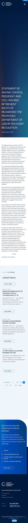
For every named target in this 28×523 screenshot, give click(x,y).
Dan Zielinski (11, 257)
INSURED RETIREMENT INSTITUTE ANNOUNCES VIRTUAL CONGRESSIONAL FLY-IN (12, 293)
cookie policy (16, 518)
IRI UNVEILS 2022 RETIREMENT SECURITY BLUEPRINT (11, 322)
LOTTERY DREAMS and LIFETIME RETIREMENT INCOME (12, 352)
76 (20, 382)
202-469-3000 (14, 503)
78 (6, 385)
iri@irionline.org (15, 506)
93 (16, 385)
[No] (26, 519)
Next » (20, 385)
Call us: (4, 503)
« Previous (7, 382)
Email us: (4, 506)
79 (10, 385)
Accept (14, 520)
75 (17, 382)
